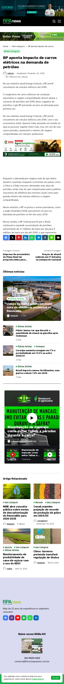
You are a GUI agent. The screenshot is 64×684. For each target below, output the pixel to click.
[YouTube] (17, 617)
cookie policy (37, 679)
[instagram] (11, 617)
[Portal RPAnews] (12, 21)
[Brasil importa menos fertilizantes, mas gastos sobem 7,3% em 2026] (8, 370)
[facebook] (5, 617)
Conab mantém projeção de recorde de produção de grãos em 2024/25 (47, 511)
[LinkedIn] (36, 617)
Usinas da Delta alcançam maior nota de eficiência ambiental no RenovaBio (30, 307)
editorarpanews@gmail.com (23, 441)
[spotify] (23, 617)
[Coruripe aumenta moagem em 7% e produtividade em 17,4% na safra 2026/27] (8, 350)
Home (5, 46)
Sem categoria (18, 46)
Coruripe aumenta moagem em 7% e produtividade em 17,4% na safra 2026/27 (35, 353)
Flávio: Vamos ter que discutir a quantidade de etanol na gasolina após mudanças (37, 333)
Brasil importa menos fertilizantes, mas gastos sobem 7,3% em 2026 (38, 371)
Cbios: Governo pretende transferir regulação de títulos (46, 554)
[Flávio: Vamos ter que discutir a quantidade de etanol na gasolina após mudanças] (8, 330)
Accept (56, 678)
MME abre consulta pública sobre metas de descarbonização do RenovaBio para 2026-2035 (16, 512)
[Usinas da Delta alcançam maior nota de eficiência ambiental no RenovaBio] (32, 298)
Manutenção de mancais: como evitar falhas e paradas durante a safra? (31, 431)
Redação (14, 315)
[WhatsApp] (30, 617)
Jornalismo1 (42, 521)
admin (10, 73)
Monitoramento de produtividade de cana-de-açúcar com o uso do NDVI (16, 559)
